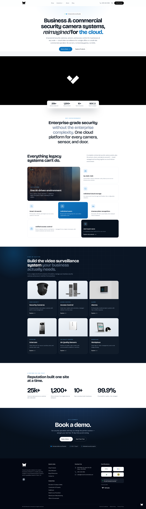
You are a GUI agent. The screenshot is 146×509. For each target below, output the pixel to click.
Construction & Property (55, 487)
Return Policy (113, 506)
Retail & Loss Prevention (55, 492)
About (67, 3)
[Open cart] (112, 3)
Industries (59, 3)
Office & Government (54, 498)
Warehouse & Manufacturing (56, 495)
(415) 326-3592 (106, 3)
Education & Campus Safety (55, 484)
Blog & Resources (53, 473)
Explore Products (80, 49)
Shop (52, 3)
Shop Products (52, 467)
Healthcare (51, 490)
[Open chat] (141, 504)
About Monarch (52, 470)
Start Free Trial (80, 439)
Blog (73, 3)
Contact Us (51, 476)
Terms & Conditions (103, 506)
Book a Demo (64, 49)
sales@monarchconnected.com (85, 474)
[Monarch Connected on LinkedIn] (23, 479)
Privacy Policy (121, 506)
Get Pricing (119, 3)
